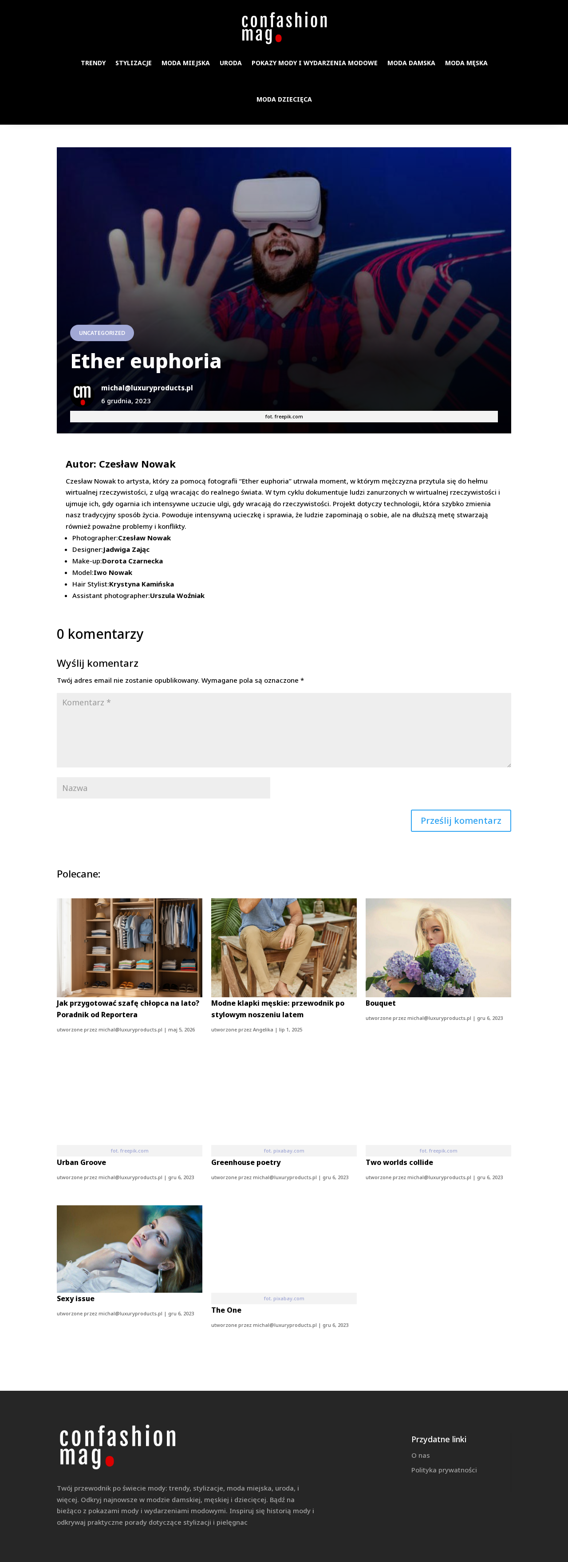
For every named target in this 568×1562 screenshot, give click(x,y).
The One (226, 1310)
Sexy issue (76, 1298)
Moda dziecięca (284, 99)
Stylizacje (133, 63)
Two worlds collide (399, 1162)
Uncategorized (102, 333)
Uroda (231, 63)
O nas (420, 1455)
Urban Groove (81, 1162)
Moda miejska (186, 63)
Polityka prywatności (444, 1469)
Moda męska (466, 63)
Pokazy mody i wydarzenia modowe (315, 63)
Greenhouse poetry (245, 1162)
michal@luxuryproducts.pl (130, 1029)
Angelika (263, 1029)
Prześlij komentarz (461, 820)
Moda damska (411, 63)
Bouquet (381, 1003)
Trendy (93, 63)
